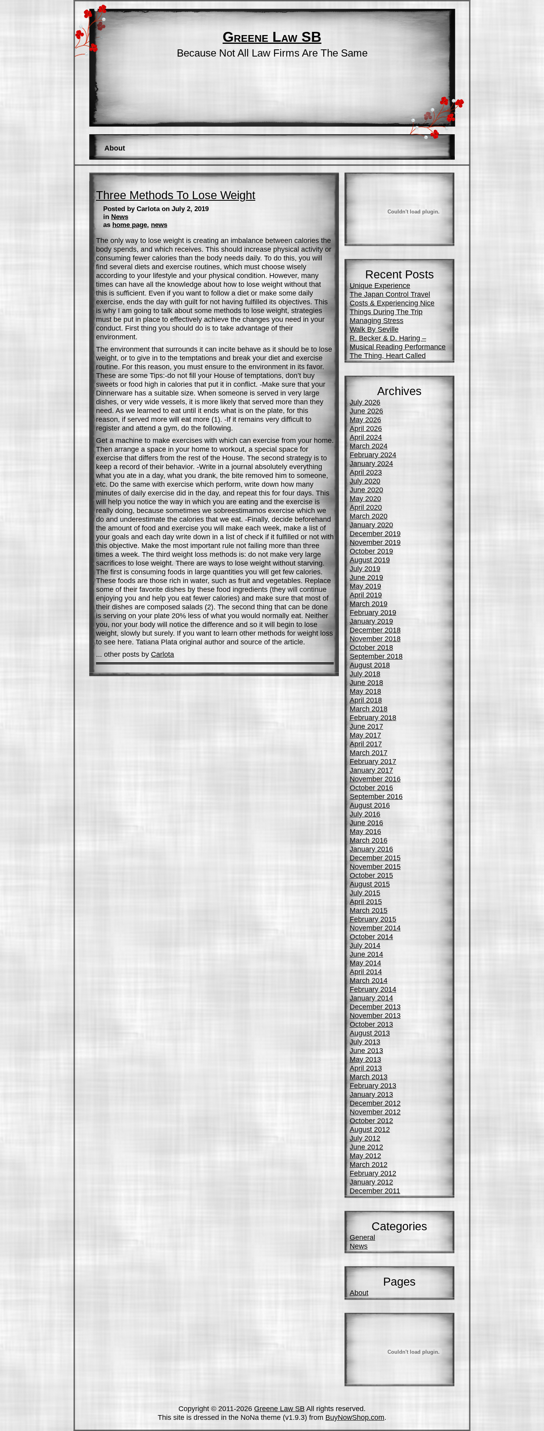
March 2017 (368, 752)
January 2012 (371, 1182)
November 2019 (375, 542)
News (119, 217)
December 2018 (375, 630)
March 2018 (368, 709)
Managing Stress (376, 320)
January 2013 (371, 1094)
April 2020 (366, 507)
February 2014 (373, 989)
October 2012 (371, 1120)
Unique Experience (380, 285)
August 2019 (370, 560)
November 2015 (375, 866)
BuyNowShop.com (354, 1417)
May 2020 (365, 498)
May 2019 (365, 586)
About (114, 148)
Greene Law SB (272, 37)
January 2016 (371, 849)
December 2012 (375, 1103)
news (159, 225)
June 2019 (366, 577)
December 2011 (375, 1190)
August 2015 (370, 884)
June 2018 (366, 682)
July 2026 (365, 402)
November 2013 (375, 1015)
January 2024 (371, 463)
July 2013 (365, 1042)
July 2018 (365, 673)
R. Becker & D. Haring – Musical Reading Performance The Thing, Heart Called (398, 347)
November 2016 (375, 779)
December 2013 (375, 1006)
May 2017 (365, 735)
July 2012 (365, 1138)
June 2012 (366, 1147)
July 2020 (365, 481)
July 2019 (365, 568)
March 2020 (368, 516)
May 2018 (365, 691)
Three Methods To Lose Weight (175, 195)
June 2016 (366, 822)
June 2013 (366, 1050)
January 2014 (371, 998)
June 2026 (366, 411)
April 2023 (366, 472)
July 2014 (365, 945)
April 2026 (366, 428)
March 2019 (368, 603)
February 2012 (373, 1173)
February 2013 (373, 1085)
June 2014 (366, 954)
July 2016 (365, 814)
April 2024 (366, 437)
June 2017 (366, 726)
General (362, 1237)
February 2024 (373, 454)
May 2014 (365, 963)
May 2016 (365, 831)
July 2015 (365, 893)
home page (129, 225)
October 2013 (371, 1024)
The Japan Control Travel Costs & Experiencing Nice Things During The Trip (392, 303)
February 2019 (373, 612)
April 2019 (366, 595)
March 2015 (368, 910)
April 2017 (366, 744)
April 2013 (366, 1068)
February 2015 (373, 919)
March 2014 (368, 980)
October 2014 (371, 936)
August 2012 (370, 1129)
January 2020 (371, 525)
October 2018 (371, 647)
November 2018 (375, 638)
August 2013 (370, 1033)
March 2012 (368, 1164)
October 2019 (371, 551)
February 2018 (373, 717)
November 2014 (375, 928)
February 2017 (373, 761)
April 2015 (366, 901)
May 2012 (365, 1155)
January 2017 (371, 770)
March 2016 (368, 840)
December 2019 (375, 533)
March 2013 (368, 1077)
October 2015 (371, 875)
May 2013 (365, 1059)
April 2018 (366, 700)
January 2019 (371, 621)
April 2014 (366, 971)
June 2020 (366, 489)
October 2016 (371, 787)
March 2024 (368, 446)
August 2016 (370, 805)
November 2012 (375, 1112)
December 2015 (375, 858)
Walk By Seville (374, 329)
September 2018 (376, 656)
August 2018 (370, 665)
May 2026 (365, 419)
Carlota (162, 654)
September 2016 (376, 796)
